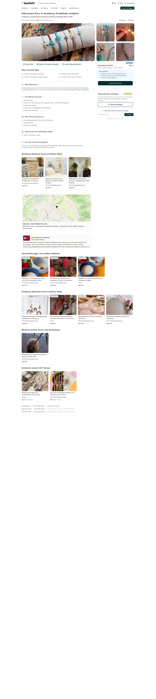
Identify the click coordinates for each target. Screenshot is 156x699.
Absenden (129, 114)
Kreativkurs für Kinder (53, 406)
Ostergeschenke (26, 406)
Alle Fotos (90, 25)
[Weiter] (90, 167)
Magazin (63, 8)
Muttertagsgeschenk (39, 406)
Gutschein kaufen (115, 83)
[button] (57, 207)
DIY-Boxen (44, 8)
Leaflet (89, 220)
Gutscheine (34, 8)
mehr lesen (85, 90)
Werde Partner (74, 8)
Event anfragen (127, 8)
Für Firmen (54, 8)
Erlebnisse (25, 8)
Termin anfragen (116, 104)
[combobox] (73, 3)
